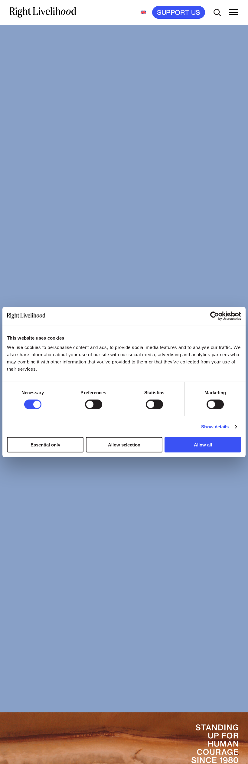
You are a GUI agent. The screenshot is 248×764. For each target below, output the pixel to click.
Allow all (203, 444)
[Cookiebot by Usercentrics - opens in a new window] (214, 315)
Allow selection (124, 444)
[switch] (93, 404)
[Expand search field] (217, 12)
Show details (215, 426)
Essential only (45, 444)
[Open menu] (233, 12)
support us (178, 12)
